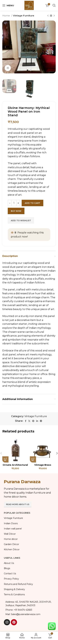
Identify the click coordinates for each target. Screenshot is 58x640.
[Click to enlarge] (8, 68)
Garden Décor (11, 544)
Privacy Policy (11, 578)
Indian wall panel (13, 528)
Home (6, 15)
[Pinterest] (14, 622)
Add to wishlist (21, 220)
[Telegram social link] (41, 421)
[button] (5, 459)
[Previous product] (47, 15)
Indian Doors (11, 523)
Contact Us (10, 573)
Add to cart (32, 203)
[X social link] (29, 421)
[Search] (54, 5)
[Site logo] (29, 5)
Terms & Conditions (14, 594)
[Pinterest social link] (33, 421)
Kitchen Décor (11, 549)
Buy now (16, 211)
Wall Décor (10, 533)
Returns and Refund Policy (18, 584)
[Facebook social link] (25, 421)
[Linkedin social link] (37, 421)
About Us (9, 563)
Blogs (7, 568)
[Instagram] (7, 622)
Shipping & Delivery (14, 589)
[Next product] (54, 15)
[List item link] (29, 610)
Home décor (11, 539)
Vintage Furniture (23, 15)
